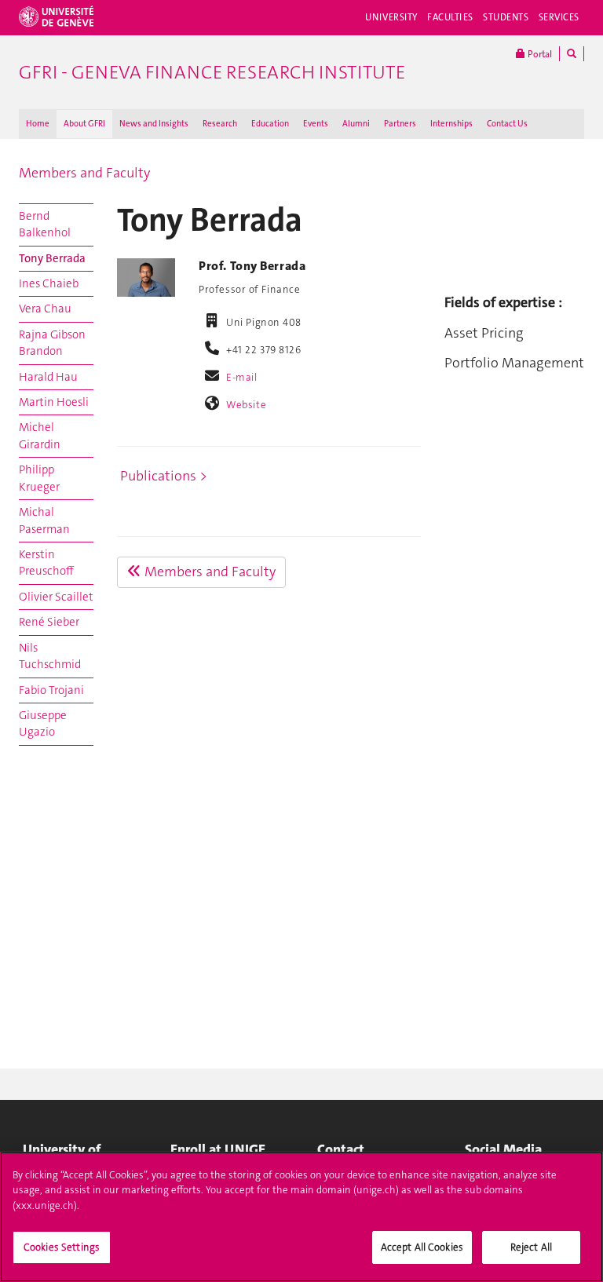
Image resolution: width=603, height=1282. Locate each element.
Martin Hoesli (54, 402)
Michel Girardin (39, 435)
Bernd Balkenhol (45, 224)
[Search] (571, 53)
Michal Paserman (44, 520)
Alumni (356, 124)
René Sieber (49, 622)
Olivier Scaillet (56, 596)
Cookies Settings (62, 1247)
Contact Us (507, 124)
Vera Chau (45, 308)
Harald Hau (48, 377)
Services (559, 17)
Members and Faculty (84, 172)
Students (506, 17)
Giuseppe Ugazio (43, 723)
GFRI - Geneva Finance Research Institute (212, 72)
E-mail (241, 377)
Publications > (163, 475)
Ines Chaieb (49, 283)
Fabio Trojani (51, 690)
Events (315, 124)
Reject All (531, 1247)
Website (246, 404)
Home (37, 124)
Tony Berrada (52, 258)
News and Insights (153, 124)
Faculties (450, 17)
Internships (451, 124)
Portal (538, 54)
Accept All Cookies (422, 1247)
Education (270, 124)
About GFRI (84, 124)
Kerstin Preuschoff (46, 562)
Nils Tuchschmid (50, 656)
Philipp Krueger (39, 478)
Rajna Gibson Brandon (52, 343)
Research (220, 124)
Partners (400, 124)
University (391, 17)
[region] (301, 1217)
